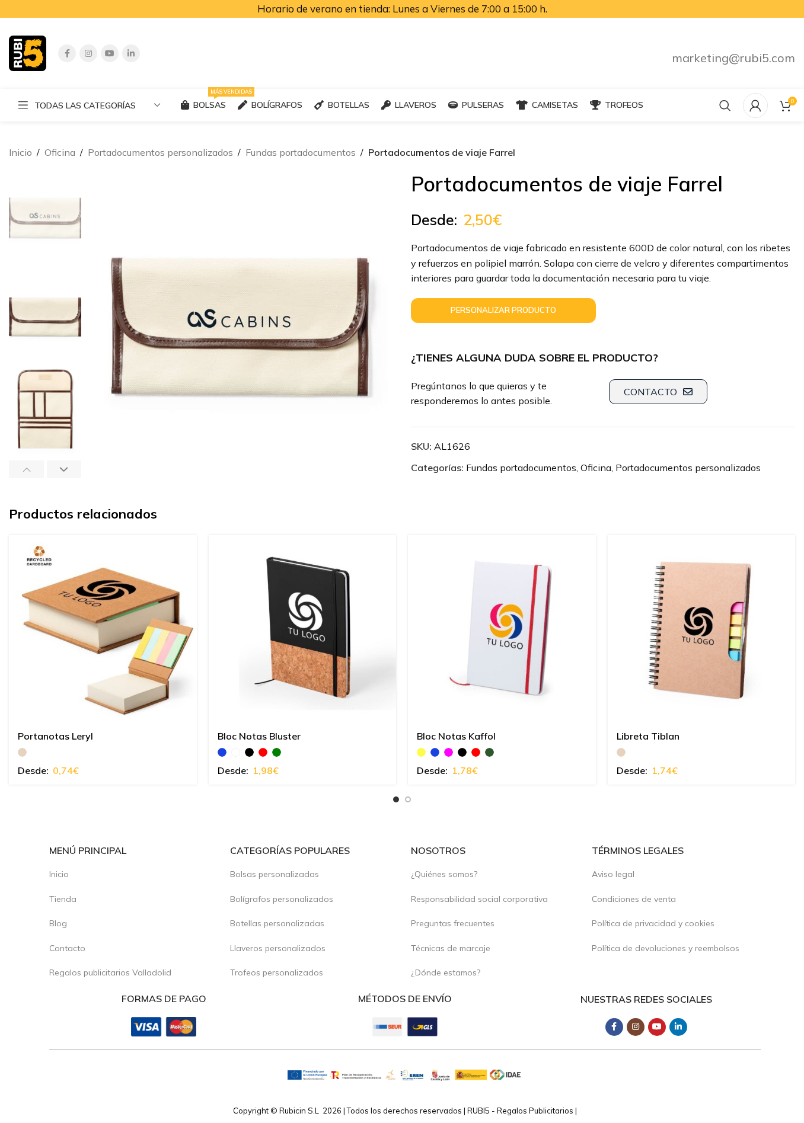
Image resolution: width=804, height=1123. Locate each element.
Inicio (20, 152)
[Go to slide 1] (396, 799)
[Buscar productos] (725, 105)
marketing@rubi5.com (733, 57)
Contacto (67, 948)
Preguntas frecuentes (452, 923)
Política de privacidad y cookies (653, 923)
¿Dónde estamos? (445, 972)
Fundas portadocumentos (300, 152)
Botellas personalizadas (277, 923)
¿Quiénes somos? (444, 874)
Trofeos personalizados (276, 972)
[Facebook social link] (67, 53)
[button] (26, 469)
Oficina (59, 152)
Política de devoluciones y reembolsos (665, 948)
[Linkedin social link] (131, 53)
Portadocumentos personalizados (160, 152)
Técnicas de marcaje (450, 948)
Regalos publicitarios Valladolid (110, 972)
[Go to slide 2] (408, 799)
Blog (58, 923)
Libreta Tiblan (648, 736)
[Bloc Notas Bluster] (303, 629)
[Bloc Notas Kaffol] (502, 629)
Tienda (62, 899)
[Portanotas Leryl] (103, 629)
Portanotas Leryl (55, 736)
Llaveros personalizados (278, 948)
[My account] (755, 105)
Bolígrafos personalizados (281, 899)
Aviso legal (613, 874)
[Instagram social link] (88, 53)
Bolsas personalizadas (274, 874)
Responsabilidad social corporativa (479, 899)
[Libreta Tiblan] (702, 629)
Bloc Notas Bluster (259, 736)
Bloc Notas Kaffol (456, 736)
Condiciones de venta (634, 899)
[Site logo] (27, 52)
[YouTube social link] (110, 53)
